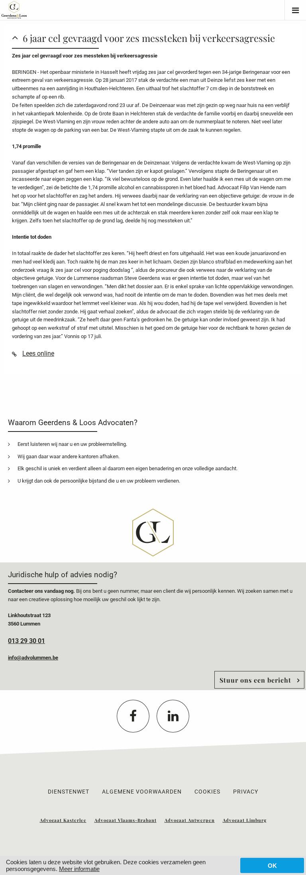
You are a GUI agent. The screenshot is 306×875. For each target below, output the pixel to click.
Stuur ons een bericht (255, 680)
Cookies (207, 791)
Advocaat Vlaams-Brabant (125, 820)
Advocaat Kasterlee (63, 820)
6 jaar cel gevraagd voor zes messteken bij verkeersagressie (149, 38)
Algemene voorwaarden (142, 791)
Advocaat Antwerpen (190, 820)
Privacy (245, 791)
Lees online (38, 353)
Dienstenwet (68, 791)
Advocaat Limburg (245, 820)
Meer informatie (79, 868)
